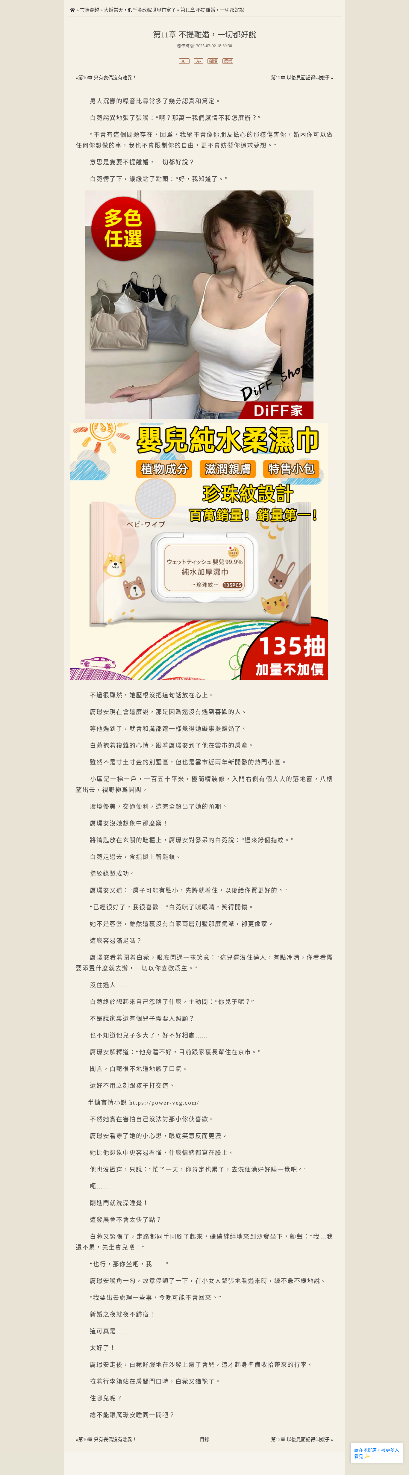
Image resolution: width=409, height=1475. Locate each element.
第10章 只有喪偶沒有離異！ (107, 77)
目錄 (204, 1439)
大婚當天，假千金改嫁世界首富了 (140, 10)
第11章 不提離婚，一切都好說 (212, 10)
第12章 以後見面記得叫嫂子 (300, 77)
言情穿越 (89, 10)
